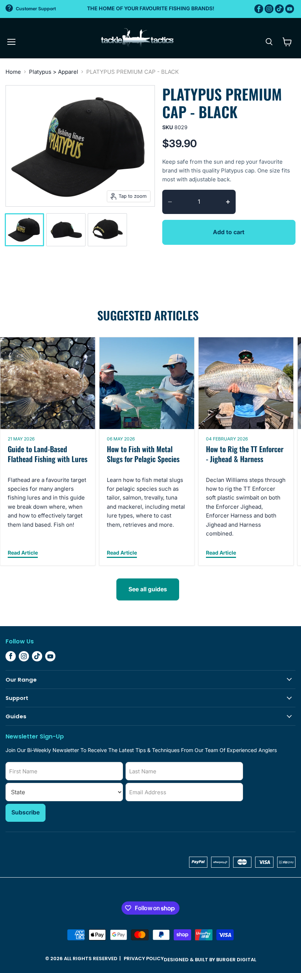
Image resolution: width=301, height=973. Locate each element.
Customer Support (36, 8)
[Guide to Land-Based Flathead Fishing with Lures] (47, 383)
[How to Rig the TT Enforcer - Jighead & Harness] (246, 383)
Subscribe (25, 812)
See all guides (147, 589)
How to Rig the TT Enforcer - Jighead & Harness (244, 453)
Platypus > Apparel (53, 72)
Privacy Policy (144, 958)
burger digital (236, 959)
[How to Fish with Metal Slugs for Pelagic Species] (146, 383)
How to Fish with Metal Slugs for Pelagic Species (143, 453)
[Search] (269, 41)
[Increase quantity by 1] (231, 202)
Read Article (23, 553)
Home (13, 72)
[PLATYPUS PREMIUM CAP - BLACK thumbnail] (24, 229)
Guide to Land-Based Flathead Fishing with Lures (47, 453)
